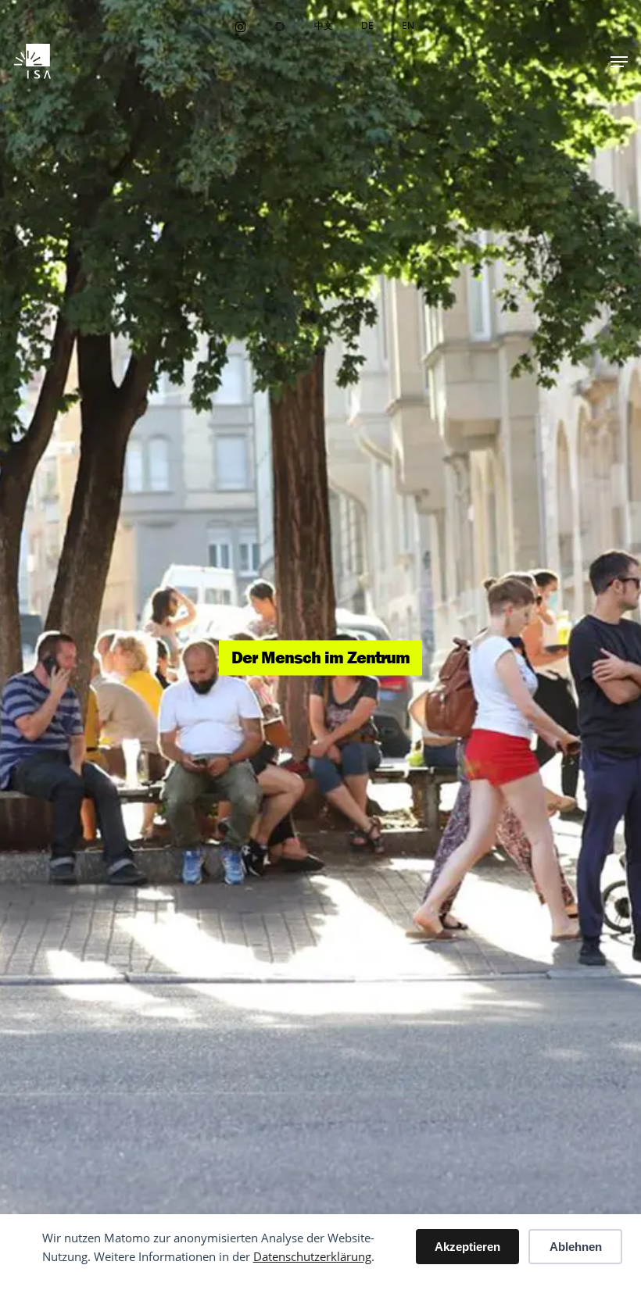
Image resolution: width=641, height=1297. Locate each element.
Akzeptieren (467, 1246)
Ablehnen (576, 1246)
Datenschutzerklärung (312, 1256)
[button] (619, 62)
